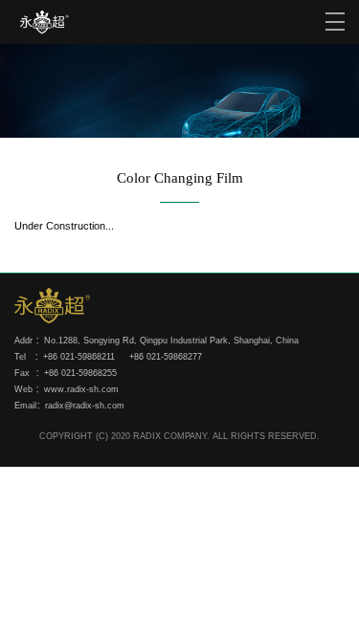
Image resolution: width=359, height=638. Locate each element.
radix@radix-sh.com (84, 405)
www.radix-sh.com (81, 389)
